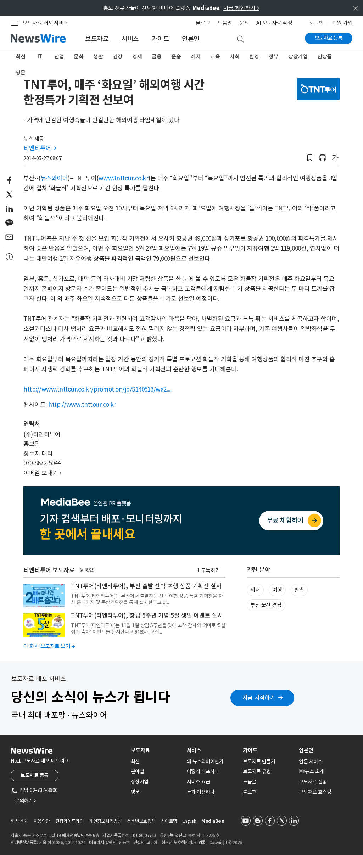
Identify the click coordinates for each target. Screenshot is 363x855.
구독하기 (210, 570)
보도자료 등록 (329, 38)
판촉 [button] (299, 589)
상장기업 (297, 56)
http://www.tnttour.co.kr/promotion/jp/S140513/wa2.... (97, 389)
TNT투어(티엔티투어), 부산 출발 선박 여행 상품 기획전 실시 (146, 586)
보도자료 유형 (257, 771)
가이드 (160, 39)
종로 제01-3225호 (203, 835)
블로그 (203, 22)
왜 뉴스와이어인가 (205, 761)
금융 (156, 56)
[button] (310, 157)
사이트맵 (169, 821)
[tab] (156, 750)
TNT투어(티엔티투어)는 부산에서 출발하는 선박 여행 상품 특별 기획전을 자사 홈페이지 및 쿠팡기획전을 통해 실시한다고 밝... (147, 599)
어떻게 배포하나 (203, 771)
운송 (176, 56)
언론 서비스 (310, 761)
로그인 (316, 22)
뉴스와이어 (54, 178)
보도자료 (96, 39)
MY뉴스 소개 (311, 771)
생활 (98, 56)
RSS (89, 570)
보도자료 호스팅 (315, 792)
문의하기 (25, 801)
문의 (244, 22)
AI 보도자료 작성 (274, 22)
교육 (215, 56)
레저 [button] (255, 589)
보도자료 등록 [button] (35, 775)
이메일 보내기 (42, 473)
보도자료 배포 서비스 (45, 22)
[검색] (240, 39)
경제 (137, 56)
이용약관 (42, 821)
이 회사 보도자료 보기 (49, 646)
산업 (59, 56)
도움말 (225, 22)
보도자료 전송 (313, 781)
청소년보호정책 (141, 821)
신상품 (324, 56)
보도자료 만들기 (259, 761)
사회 (234, 56)
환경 (254, 56)
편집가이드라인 (69, 821)
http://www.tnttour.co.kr (82, 405)
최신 (20, 56)
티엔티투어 (39, 148)
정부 (273, 56)
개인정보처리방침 (105, 821)
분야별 (137, 771)
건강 (117, 56)
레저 (195, 56)
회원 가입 (342, 22)
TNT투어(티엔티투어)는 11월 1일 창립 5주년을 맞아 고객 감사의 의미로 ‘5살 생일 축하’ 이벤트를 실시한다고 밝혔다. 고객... (148, 628)
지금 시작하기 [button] (258, 697)
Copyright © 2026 (225, 842)
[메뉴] (16, 23)
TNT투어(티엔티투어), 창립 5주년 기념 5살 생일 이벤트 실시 (147, 615)
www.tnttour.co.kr (124, 178)
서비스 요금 (198, 781)
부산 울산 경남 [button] (265, 605)
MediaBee (212, 821)
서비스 (130, 39)
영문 (20, 72)
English (189, 821)
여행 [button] (277, 589)
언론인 (191, 39)
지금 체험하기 (241, 8)
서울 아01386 (51, 842)
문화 (78, 56)
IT (40, 56)
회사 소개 (19, 821)
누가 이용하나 (201, 792)
